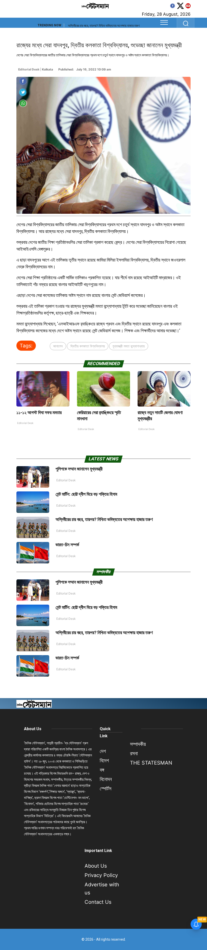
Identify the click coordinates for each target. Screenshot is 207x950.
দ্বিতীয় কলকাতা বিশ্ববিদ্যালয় (87, 346)
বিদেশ (104, 760)
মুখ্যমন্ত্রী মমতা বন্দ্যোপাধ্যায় (129, 346)
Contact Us (98, 902)
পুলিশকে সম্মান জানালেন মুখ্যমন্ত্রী (79, 468)
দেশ (103, 751)
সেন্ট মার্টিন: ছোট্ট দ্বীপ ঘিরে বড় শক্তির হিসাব (86, 494)
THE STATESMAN (151, 763)
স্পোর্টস (105, 789)
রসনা (134, 753)
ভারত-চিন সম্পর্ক (76, 26)
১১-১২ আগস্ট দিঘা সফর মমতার (39, 412)
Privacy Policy (101, 875)
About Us (32, 728)
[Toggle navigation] (164, 22)
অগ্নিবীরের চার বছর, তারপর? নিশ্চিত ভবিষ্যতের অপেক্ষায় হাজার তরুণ (104, 519)
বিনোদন (106, 779)
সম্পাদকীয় (138, 744)
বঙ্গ (102, 770)
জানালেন (58, 346)
